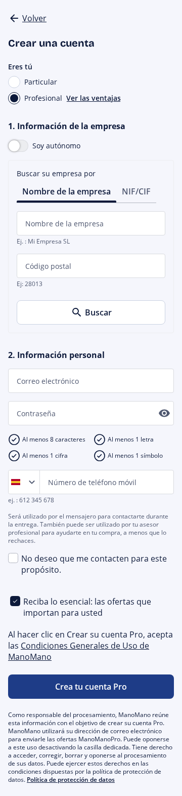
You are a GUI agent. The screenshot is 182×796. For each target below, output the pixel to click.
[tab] (66, 191)
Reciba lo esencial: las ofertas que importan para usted (87, 607)
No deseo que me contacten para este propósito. (94, 564)
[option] (18, 482)
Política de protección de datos (71, 779)
